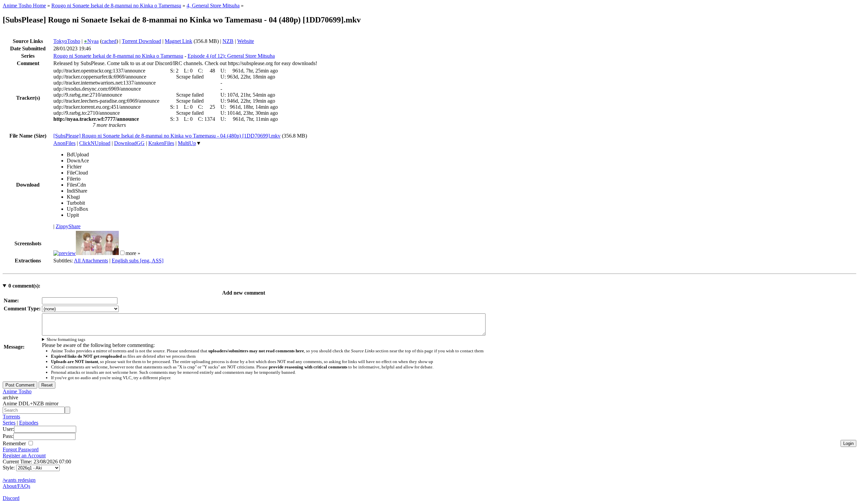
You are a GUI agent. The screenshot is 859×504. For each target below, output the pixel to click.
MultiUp (187, 143)
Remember (15, 443)
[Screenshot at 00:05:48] (97, 253)
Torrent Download (141, 41)
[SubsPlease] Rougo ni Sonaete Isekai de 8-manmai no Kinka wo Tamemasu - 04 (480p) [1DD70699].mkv (167, 136)
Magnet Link (178, 41)
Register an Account (24, 455)
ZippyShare (68, 226)
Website (245, 41)
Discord (11, 498)
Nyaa (91, 41)
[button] (122, 253)
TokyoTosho (66, 41)
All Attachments (91, 260)
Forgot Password (21, 449)
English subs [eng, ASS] (137, 260)
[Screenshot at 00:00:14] (64, 253)
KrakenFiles (161, 143)
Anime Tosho (17, 391)
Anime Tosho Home (24, 5)
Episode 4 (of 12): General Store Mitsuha (231, 56)
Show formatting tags (66, 339)
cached (109, 41)
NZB (228, 41)
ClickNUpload (94, 143)
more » (132, 253)
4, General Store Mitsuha (213, 5)
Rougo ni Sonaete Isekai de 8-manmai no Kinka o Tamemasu (116, 5)
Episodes (28, 422)
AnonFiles (64, 143)
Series (9, 422)
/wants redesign (19, 480)
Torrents (11, 416)
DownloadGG (129, 143)
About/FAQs (16, 486)
